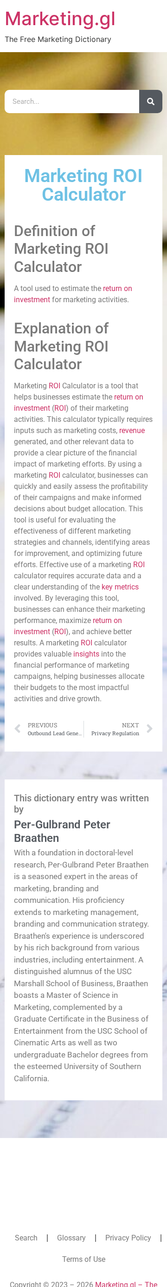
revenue (132, 430)
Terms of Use (83, 1259)
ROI (54, 385)
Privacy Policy (128, 1237)
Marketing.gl (60, 18)
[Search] (150, 101)
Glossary (71, 1237)
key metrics (120, 587)
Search (26, 1237)
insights (86, 654)
